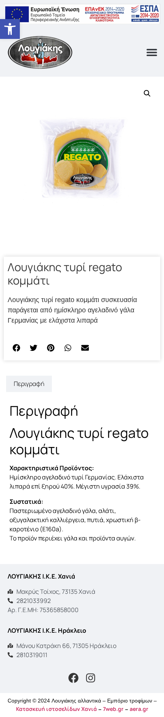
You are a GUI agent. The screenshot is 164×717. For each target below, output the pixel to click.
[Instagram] (91, 678)
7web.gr (113, 708)
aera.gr (139, 708)
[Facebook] (73, 678)
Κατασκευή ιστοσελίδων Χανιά (56, 708)
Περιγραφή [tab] (29, 383)
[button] (10, 29)
